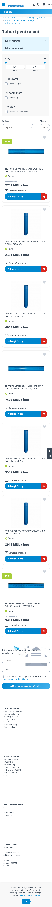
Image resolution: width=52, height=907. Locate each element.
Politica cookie (8, 812)
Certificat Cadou (9, 815)
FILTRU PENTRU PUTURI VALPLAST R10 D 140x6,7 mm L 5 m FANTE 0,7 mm (24, 604)
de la (15, 71)
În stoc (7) (13, 98)
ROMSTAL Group (9, 762)
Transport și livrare (10, 719)
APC (5, 807)
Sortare (5, 121)
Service (6, 860)
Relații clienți (8, 847)
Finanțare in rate (9, 850)
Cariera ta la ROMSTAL (12, 770)
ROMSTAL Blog (9, 764)
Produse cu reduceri (18, 112)
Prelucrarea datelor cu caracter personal (19, 810)
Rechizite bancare (10, 772)
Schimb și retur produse (12, 855)
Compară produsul (17, 190)
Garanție (6, 722)
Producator (11, 79)
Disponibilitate (13, 93)
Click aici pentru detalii (29, 895)
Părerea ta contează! (11, 852)
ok (26, 901)
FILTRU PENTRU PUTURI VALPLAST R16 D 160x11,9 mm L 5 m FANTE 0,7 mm (24, 170)
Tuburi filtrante (12, 40)
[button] (48, 4)
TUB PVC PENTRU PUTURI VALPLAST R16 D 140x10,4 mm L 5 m (25, 459)
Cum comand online (11, 714)
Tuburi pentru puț (13, 23)
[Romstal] (16, 4)
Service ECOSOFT (10, 863)
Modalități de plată (10, 716)
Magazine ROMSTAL (11, 767)
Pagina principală (13, 17)
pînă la (35, 71)
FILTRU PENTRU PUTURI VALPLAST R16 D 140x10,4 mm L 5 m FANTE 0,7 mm (24, 387)
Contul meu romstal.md (12, 711)
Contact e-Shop (9, 727)
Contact (6, 866)
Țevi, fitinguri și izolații (34, 17)
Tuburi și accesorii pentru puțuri (20, 20)
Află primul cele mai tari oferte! (24, 686)
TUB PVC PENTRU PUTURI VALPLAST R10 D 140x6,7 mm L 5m (25, 242)
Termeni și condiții (10, 724)
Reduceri (10, 107)
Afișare (43, 121)
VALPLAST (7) (15, 84)
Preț (7, 58)
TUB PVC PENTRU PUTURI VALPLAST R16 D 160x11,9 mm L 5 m (25, 315)
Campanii (7, 775)
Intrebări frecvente (10, 858)
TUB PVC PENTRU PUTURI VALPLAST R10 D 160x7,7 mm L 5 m (25, 532)
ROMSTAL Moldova (10, 759)
